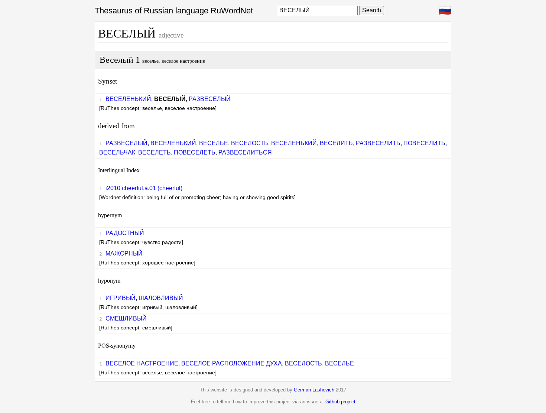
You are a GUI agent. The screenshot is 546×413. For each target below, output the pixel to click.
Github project (340, 401)
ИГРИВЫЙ (120, 298)
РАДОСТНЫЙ (124, 233)
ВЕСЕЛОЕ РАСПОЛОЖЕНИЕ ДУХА (231, 363)
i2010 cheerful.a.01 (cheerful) (143, 188)
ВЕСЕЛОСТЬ (249, 143)
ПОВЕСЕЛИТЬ (424, 143)
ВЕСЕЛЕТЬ (154, 152)
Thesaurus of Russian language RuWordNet (174, 10)
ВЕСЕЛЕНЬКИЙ (128, 99)
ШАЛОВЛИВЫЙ (161, 298)
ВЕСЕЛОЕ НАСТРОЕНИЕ (141, 363)
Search (371, 10)
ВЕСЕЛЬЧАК (117, 152)
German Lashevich (314, 390)
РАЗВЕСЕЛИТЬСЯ (245, 152)
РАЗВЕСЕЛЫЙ (210, 99)
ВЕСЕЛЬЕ (213, 143)
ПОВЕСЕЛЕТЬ (194, 152)
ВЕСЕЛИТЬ (336, 143)
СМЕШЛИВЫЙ (126, 318)
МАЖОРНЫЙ (124, 253)
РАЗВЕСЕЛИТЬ (378, 143)
